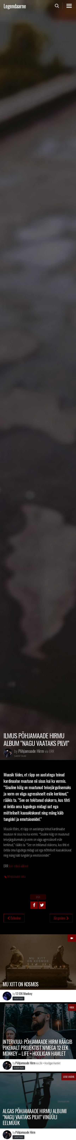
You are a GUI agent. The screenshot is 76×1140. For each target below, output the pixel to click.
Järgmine (59, 918)
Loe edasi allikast (18, 866)
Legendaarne (15, 6)
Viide (71, 1007)
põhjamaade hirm (16, 877)
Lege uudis (68, 1076)
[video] (72, 938)
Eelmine (15, 918)
